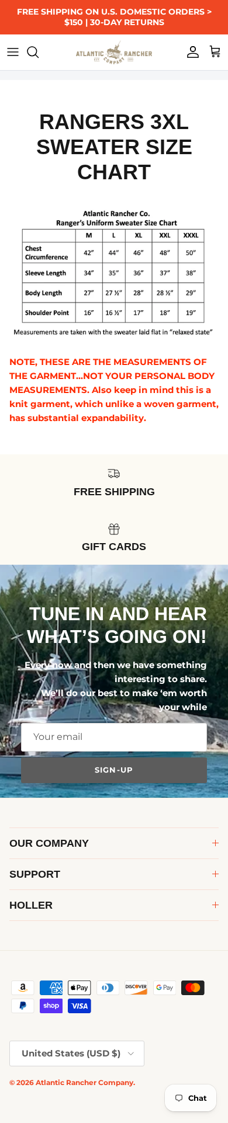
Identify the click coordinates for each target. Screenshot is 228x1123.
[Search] (38, 52)
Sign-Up (114, 769)
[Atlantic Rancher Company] (114, 52)
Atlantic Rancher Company (84, 1082)
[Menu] (13, 52)
